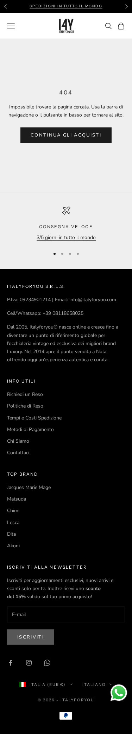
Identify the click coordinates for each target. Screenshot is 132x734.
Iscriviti (30, 637)
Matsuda (16, 499)
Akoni (13, 545)
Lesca (13, 522)
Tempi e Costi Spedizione (34, 418)
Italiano (94, 684)
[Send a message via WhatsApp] (118, 692)
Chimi (13, 510)
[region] (66, 223)
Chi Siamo (18, 441)
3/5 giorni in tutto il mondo (66, 237)
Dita (11, 534)
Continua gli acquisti (66, 135)
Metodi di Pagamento (30, 429)
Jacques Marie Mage (29, 487)
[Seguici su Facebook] (10, 662)
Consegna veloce (66, 226)
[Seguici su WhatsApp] (47, 662)
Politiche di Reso (25, 406)
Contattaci (18, 452)
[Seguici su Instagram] (28, 662)
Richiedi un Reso (25, 394)
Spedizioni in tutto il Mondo (66, 6)
